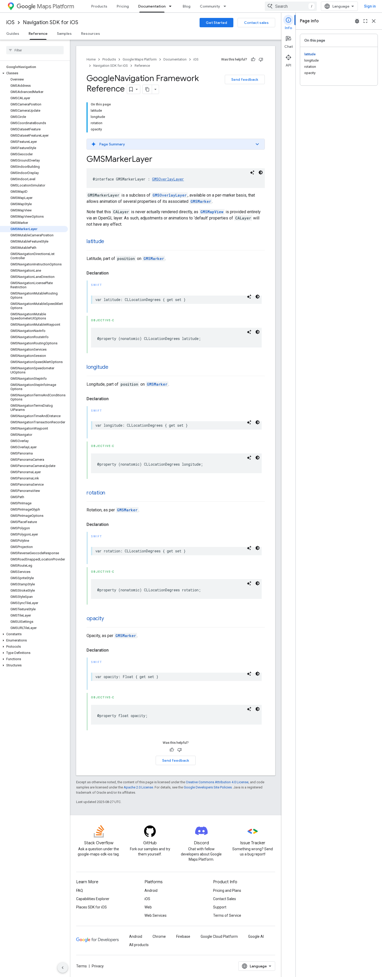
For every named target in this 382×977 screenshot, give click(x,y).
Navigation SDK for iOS (50, 22)
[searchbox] (35, 50)
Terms (81, 966)
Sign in (370, 6)
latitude (95, 241)
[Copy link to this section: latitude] (109, 242)
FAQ (79, 890)
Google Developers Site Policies (208, 787)
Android (150, 890)
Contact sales (256, 22)
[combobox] (291, 6)
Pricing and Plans (227, 890)
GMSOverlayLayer (168, 179)
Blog (186, 6)
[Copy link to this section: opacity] (109, 619)
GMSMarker (200, 201)
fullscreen (365, 21)
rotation (96, 493)
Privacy (98, 966)
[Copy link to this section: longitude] (113, 367)
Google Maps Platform (140, 59)
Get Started (216, 22)
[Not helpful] (261, 59)
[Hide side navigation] (62, 967)
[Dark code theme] (260, 172)
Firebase (183, 936)
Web (148, 907)
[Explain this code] (252, 172)
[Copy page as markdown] (147, 89)
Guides (12, 33)
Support (219, 907)
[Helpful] (253, 59)
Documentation (152, 6)
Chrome (159, 936)
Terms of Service (227, 915)
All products (139, 945)
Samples (64, 33)
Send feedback (244, 79)
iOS (10, 22)
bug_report (357, 21)
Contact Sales (224, 899)
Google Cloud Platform (219, 936)
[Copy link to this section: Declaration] (114, 273)
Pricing (123, 6)
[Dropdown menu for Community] (226, 6)
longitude (97, 367)
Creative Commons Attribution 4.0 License (217, 782)
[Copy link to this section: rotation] (110, 493)
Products (99, 6)
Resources (90, 33)
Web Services (155, 915)
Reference (38, 33)
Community (210, 6)
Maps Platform (55, 6)
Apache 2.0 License (138, 787)
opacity (95, 618)
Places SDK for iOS (91, 907)
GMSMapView (211, 211)
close (374, 21)
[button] (34, 73)
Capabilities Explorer (92, 899)
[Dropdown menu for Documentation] (172, 6)
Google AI (256, 936)
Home (91, 59)
